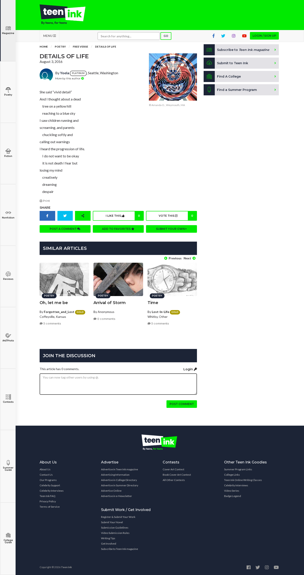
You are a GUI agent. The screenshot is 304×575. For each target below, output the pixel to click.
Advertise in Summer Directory (119, 485)
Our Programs (48, 480)
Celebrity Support (50, 485)
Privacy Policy (48, 501)
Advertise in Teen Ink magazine (119, 469)
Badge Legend (232, 496)
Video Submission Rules (115, 533)
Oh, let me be (54, 302)
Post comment (182, 404)
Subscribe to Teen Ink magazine (119, 549)
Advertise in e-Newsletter (116, 496)
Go (166, 36)
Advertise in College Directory (119, 480)
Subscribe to (243, 50)
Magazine (8, 33)
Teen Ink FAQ (47, 496)
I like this (123, 215)
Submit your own (171, 228)
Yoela (64, 73)
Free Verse (80, 46)
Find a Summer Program (237, 90)
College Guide (8, 541)
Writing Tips (108, 538)
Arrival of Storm (109, 302)
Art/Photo (8, 340)
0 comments (106, 319)
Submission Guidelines (114, 527)
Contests (8, 402)
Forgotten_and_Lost (59, 312)
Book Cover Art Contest (177, 474)
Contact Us (46, 474)
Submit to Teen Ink (232, 63)
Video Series (231, 490)
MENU (48, 36)
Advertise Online (111, 490)
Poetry (8, 94)
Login (188, 369)
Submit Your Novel (112, 522)
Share (45, 208)
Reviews (8, 279)
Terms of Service (50, 506)
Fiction (8, 156)
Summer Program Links (238, 469)
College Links (232, 474)
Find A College (229, 76)
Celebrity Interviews (52, 490)
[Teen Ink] (67, 14)
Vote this (176, 215)
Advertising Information (115, 474)
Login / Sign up (264, 35)
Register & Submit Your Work (118, 517)
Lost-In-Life (160, 312)
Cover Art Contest (173, 469)
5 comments (52, 323)
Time (153, 302)
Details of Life (105, 46)
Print (46, 200)
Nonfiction (8, 217)
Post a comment (63, 228)
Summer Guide (8, 468)
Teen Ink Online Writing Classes (243, 480)
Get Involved (108, 543)
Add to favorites (116, 228)
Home (44, 46)
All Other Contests (174, 480)
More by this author (68, 78)
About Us (45, 469)
